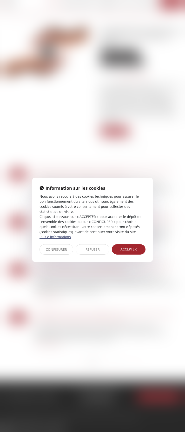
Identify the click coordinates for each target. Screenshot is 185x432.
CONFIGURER (56, 249)
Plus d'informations (55, 237)
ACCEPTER (128, 249)
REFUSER (93, 249)
